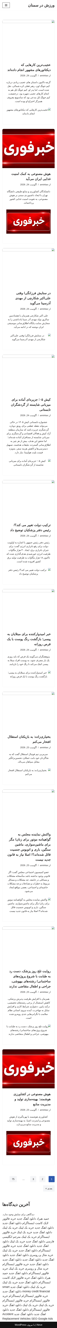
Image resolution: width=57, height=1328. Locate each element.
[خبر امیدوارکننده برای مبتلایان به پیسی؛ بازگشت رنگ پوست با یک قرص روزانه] (28, 608)
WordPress (20, 1324)
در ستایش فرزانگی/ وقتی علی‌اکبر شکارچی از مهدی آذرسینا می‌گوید (33, 298)
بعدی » (48, 1188)
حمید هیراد (43, 1218)
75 (13, 1179)
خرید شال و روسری (41, 1255)
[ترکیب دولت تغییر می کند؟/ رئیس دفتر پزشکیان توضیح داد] (28, 499)
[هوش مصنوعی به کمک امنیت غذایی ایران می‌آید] (28, 148)
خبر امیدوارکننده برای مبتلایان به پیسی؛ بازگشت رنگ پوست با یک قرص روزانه (29, 639)
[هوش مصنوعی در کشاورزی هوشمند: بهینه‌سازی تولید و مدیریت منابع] (28, 1068)
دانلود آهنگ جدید (26, 1218)
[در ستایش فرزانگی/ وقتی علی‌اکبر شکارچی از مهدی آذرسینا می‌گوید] (28, 267)
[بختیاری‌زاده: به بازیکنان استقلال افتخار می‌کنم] (28, 711)
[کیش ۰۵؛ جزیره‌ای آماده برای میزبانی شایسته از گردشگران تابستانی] (28, 374)
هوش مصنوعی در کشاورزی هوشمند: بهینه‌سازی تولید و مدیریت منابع (32, 1099)
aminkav (44, 75)
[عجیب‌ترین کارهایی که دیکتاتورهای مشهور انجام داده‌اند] (28, 39)
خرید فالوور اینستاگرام (15, 1264)
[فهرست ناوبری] (6, 5)
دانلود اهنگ (37, 1277)
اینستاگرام (15, 1296)
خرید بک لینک (26, 1227)
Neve (39, 1324)
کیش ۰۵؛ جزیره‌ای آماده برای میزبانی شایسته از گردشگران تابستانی (31, 404)
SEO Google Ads (42, 1318)
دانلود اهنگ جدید (12, 1223)
